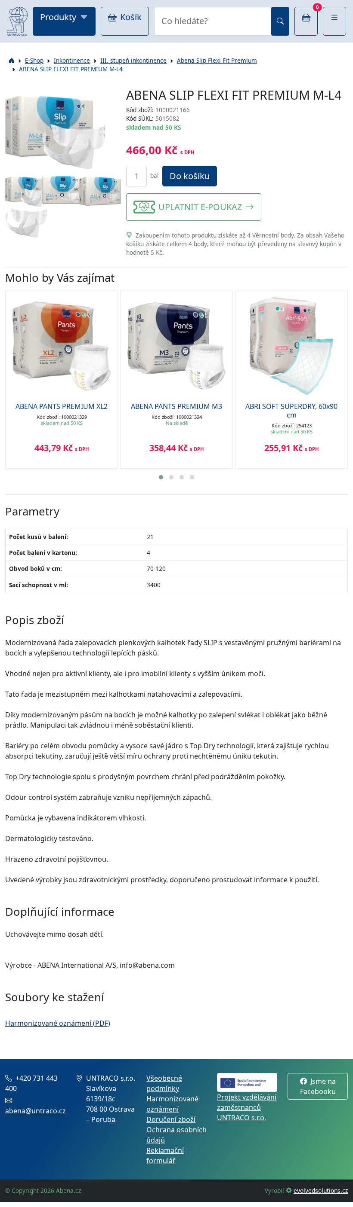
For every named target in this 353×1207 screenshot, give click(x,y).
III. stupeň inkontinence (133, 60)
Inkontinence (72, 60)
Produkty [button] (58, 17)
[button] (334, 21)
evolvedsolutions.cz (321, 1190)
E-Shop (34, 60)
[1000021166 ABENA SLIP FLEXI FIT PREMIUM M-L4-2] (63, 189)
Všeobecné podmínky (164, 1083)
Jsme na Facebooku (318, 1086)
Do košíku (190, 176)
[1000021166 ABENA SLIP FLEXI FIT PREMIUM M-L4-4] (26, 221)
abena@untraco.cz (35, 1111)
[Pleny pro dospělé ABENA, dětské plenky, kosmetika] (17, 21)
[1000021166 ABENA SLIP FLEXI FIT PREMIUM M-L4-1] (26, 190)
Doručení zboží (170, 1119)
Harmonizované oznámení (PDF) (57, 1023)
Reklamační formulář (165, 1155)
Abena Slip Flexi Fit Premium (217, 60)
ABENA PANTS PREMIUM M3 (176, 406)
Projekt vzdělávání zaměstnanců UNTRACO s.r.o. (246, 1107)
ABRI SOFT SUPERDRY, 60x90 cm (291, 411)
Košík (131, 17)
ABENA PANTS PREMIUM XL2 (61, 406)
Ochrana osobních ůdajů (176, 1135)
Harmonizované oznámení (172, 1104)
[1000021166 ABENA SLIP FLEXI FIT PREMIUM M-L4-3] (100, 190)
